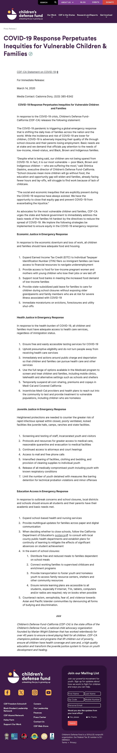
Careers (37, 704)
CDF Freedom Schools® (15, 704)
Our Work (51, 15)
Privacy (73, 742)
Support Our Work (12, 724)
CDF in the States (66, 15)
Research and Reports (87, 15)
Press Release (10, 28)
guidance (60, 535)
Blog (82, 2)
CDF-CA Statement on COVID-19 (36, 72)
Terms (64, 742)
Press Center (40, 717)
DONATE (110, 2)
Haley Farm (9, 720)
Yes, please (74, 717)
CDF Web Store (41, 726)
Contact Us (39, 722)
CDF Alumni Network (14, 715)
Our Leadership (41, 708)
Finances (38, 713)
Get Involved (106, 15)
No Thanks (92, 717)
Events (95, 2)
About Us (66, 2)
